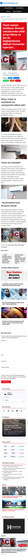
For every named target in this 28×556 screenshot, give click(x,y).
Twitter (10, 78)
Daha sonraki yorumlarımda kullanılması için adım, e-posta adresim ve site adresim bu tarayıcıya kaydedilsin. (13, 377)
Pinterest (18, 80)
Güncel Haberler (8, 8)
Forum (8, 11)
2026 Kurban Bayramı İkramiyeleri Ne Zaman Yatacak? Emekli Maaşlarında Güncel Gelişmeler (14, 478)
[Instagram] (12, 411)
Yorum (3, 340)
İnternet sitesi (5, 367)
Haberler (3, 16)
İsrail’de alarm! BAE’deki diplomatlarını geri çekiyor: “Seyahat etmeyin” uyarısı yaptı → (20, 258)
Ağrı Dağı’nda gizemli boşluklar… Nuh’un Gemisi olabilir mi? (12, 472)
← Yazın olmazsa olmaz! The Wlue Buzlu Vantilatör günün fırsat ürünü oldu (7, 258)
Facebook (16, 78)
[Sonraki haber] (23, 421)
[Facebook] (4, 411)
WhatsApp (6, 80)
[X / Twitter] (8, 411)
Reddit (12, 80)
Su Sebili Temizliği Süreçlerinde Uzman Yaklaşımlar (12, 475)
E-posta (4, 361)
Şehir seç (6, 397)
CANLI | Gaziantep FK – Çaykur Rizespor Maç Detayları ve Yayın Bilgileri (14, 469)
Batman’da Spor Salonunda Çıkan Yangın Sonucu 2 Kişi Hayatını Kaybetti (13, 466)
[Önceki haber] (20, 421)
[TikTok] (21, 411)
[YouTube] (17, 411)
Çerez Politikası (17, 11)
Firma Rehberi (20, 8)
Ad (2, 355)
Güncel (8, 16)
